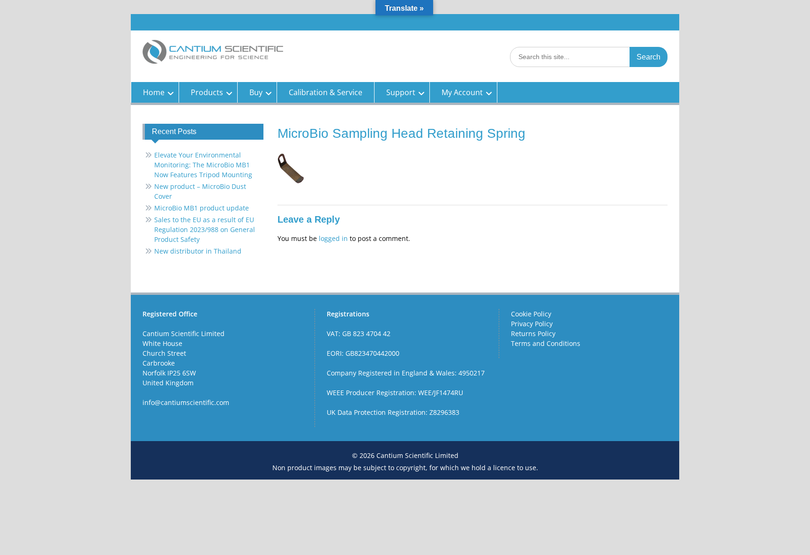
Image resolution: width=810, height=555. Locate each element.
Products (207, 92)
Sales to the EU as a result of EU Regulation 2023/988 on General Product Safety (204, 229)
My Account (462, 92)
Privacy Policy (532, 323)
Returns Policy (533, 333)
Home (154, 92)
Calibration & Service (325, 92)
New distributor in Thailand (197, 251)
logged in (333, 238)
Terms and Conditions (545, 343)
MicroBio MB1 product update (201, 207)
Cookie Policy (531, 313)
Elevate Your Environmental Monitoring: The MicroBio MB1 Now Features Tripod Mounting (203, 164)
